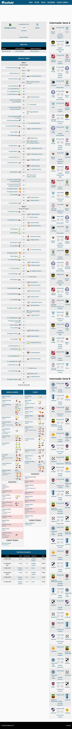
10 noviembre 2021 (7, 564)
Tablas (43, 2)
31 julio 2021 (7, 568)
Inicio (31, 2)
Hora (43, 556)
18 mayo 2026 (60, 419)
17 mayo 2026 (60, 55)
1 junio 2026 (60, 153)
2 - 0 (27, 582)
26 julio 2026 (60, 312)
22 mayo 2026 (60, 81)
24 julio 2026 (60, 659)
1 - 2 (27, 563)
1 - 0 (27, 559)
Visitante (34, 556)
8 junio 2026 (60, 216)
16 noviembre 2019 (7, 573)
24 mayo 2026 (60, 103)
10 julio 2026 (60, 575)
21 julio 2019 (7, 577)
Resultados (27, 556)
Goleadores (51, 2)
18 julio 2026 (60, 274)
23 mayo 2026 (60, 91)
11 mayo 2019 (7, 582)
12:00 (43, 577)
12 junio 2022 (7, 559)
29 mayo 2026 (60, 127)
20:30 (43, 563)
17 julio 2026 (60, 623)
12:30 (43, 559)
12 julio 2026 (60, 226)
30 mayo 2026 (60, 139)
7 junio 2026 (60, 192)
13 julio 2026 (60, 262)
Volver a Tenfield (62, 2)
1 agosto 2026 (60, 324)
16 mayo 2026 (60, 27)
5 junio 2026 (60, 517)
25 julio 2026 (60, 288)
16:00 (43, 572)
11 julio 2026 (60, 589)
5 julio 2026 (60, 563)
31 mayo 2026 (60, 479)
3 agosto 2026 (60, 364)
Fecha (7, 556)
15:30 (43, 582)
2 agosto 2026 (60, 338)
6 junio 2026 (60, 180)
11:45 (43, 568)
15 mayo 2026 (60, 383)
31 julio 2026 (60, 671)
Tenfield (68, 725)
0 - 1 (27, 568)
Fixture (36, 2)
